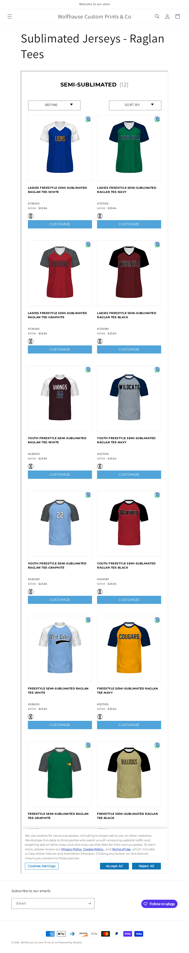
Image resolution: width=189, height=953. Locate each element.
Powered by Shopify (70, 942)
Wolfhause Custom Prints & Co (39, 942)
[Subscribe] (89, 903)
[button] (10, 16)
